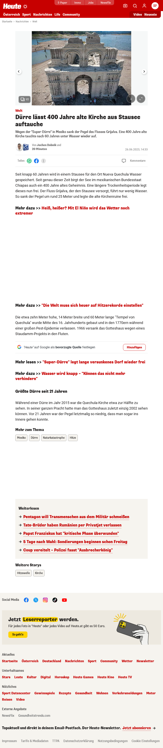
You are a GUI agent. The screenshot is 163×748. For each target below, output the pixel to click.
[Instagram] (45, 600)
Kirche (39, 573)
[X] (35, 600)
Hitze (73, 438)
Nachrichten (22, 21)
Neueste (150, 14)
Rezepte (65, 693)
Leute (18, 677)
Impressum (9, 741)
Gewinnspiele (44, 693)
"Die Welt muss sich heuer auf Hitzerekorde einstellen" (92, 305)
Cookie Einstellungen (146, 741)
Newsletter (145, 661)
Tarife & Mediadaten (34, 741)
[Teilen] (43, 161)
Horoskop (62, 677)
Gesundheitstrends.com (34, 716)
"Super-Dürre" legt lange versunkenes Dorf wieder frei (94, 362)
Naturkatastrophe (54, 438)
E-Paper (62, 3)
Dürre (34, 438)
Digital (46, 677)
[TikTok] (54, 600)
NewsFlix (106, 3)
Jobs (90, 3)
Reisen (7, 700)
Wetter (127, 661)
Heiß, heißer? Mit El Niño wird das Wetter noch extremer (72, 210)
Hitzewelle (23, 573)
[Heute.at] (12, 6)
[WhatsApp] (29, 161)
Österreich (11, 14)
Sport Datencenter (16, 693)
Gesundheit (83, 693)
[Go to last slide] (18, 71)
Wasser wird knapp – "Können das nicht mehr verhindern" (70, 376)
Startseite (7, 21)
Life (57, 14)
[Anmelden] (144, 5)
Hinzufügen (134, 347)
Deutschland (51, 661)
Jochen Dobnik (46, 145)
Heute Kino (105, 677)
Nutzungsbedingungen (113, 741)
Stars (6, 677)
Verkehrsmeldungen (127, 693)
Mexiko (21, 438)
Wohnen (102, 693)
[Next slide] (144, 71)
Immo (77, 3)
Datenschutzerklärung (78, 741)
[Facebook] (36, 161)
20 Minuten (39, 149)
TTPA (55, 741)
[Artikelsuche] (134, 5)
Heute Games (83, 677)
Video (137, 14)
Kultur (32, 677)
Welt (34, 21)
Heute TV (125, 677)
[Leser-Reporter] (125, 5)
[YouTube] (64, 600)
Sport (26, 14)
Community (71, 14)
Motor (151, 693)
